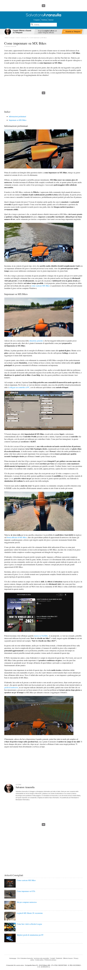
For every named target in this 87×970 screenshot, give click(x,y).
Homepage (12, 958)
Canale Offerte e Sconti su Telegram (22, 31)
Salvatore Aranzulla (11, 46)
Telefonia (44, 20)
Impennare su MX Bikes (17, 120)
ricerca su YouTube (41, 636)
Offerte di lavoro (68, 958)
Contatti (52, 958)
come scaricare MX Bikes (40, 285)
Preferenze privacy (50, 960)
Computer (37, 20)
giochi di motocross (11, 687)
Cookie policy (39, 960)
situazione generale (36, 340)
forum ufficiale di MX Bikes (17, 537)
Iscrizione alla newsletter (41, 958)
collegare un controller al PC (19, 387)
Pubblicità (59, 958)
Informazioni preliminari (17, 116)
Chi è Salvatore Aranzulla (25, 958)
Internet (50, 20)
